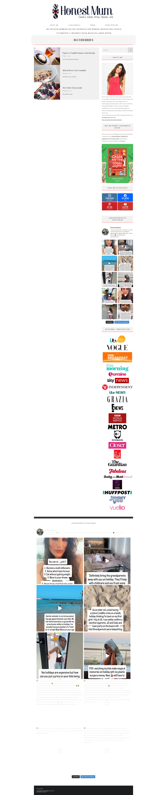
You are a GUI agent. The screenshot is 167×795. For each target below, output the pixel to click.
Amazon (122, 141)
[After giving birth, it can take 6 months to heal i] (125, 311)
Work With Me (111, 25)
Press (92, 25)
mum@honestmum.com (109, 117)
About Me (54, 25)
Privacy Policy (40, 788)
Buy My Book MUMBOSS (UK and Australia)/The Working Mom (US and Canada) (84, 29)
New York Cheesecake (72, 88)
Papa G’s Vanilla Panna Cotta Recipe (79, 53)
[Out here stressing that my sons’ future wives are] (125, 295)
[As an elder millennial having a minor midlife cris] (125, 263)
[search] (130, 50)
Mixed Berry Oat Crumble (74, 70)
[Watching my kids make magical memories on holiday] (125, 279)
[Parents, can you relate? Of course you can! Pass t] (109, 279)
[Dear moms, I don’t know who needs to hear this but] (109, 311)
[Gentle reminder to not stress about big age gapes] (109, 263)
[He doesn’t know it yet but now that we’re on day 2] (109, 295)
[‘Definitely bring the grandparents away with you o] (125, 247)
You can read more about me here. (112, 120)
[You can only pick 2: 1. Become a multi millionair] (109, 247)
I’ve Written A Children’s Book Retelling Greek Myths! (83, 33)
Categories (73, 25)
